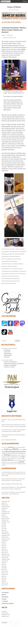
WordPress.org (5, 616)
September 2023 (6, 506)
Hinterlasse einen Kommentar (9, 37)
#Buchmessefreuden (15, 256)
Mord (3, 458)
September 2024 (6, 501)
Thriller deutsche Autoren (12, 463)
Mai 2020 (4, 527)
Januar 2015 (4, 584)
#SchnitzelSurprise (15, 278)
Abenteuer (11, 447)
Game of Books (14, 7)
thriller (21, 462)
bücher (23, 452)
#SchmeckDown (15, 276)
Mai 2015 (4, 581)
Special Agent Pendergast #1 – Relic (10, 487)
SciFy (8, 462)
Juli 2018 (4, 562)
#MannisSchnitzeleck (6, 276)
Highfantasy (14, 455)
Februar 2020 (5, 532)
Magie (13, 456)
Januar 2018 (4, 572)
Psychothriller (19, 458)
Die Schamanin (5, 492)
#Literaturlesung (21, 273)
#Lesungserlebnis (15, 271)
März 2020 (4, 530)
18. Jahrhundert (5, 447)
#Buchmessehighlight (6, 258)
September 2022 (6, 511)
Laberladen (7, 356)
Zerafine (3, 35)
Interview (5, 597)
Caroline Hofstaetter (6, 472)
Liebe (10, 456)
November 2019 (5, 535)
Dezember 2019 (5, 533)
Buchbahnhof (7, 350)
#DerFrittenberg (13, 261)
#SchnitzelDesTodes (6, 278)
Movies (4, 599)
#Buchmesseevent (6, 256)
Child (3, 453)
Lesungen (22, 249)
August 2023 (5, 508)
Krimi (23, 455)
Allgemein (5, 592)
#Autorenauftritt (14, 251)
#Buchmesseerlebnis (19, 254)
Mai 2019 (4, 545)
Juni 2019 (4, 544)
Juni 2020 (4, 525)
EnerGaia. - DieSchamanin (10, 361)
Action (16, 447)
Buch (15, 449)
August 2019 (5, 540)
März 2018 (4, 569)
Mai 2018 (4, 566)
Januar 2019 (4, 552)
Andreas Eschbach (21, 447)
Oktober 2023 (5, 504)
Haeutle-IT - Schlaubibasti (10, 365)
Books (18, 249)
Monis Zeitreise (7, 353)
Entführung (20, 453)
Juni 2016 (4, 579)
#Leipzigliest (15, 268)
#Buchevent (11, 254)
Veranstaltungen (5, 251)
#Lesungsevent (22, 271)
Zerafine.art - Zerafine (9, 366)
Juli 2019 (4, 542)
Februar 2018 (5, 571)
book (6, 449)
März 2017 (4, 578)
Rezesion (11, 460)
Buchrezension (13, 451)
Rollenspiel (16, 460)
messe (23, 456)
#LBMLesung (4, 266)
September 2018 (6, 559)
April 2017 (4, 576)
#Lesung (20, 268)
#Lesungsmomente (13, 273)
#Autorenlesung (22, 251)
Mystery (5, 458)
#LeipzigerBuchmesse (6, 268)
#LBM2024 (20, 263)
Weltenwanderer (8, 355)
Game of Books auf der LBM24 (9, 439)
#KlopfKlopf (15, 263)
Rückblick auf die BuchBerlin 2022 (14, 483)
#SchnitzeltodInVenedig (7, 281)
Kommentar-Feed (6, 614)
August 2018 (5, 561)
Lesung (7, 456)
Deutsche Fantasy (7, 453)
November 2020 (5, 518)
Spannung (16, 462)
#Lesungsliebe (5, 273)
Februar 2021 (5, 516)
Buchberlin (20, 449)
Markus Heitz (17, 456)
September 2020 (6, 521)
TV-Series (5, 601)
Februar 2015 (5, 583)
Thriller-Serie (4, 463)
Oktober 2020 (5, 520)
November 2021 (5, 513)
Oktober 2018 (5, 557)
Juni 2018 (4, 564)
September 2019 (6, 538)
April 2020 (4, 528)
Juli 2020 (4, 523)
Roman (20, 460)
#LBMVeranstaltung (12, 266)
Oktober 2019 (5, 537)
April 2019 (4, 547)
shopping (11, 462)
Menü (25, 1)
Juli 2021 (4, 515)
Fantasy (7, 455)
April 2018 (4, 567)
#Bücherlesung (5, 254)
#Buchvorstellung (6, 261)
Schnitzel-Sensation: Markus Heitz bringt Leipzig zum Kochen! (14, 30)
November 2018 (5, 555)
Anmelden (4, 611)
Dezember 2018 (5, 554)
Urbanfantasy (19, 463)
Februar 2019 (5, 550)
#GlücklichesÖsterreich (7, 263)
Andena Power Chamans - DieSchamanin (14, 363)
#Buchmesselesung (16, 258)
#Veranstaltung (16, 281)
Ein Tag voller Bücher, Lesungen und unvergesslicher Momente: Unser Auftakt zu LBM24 (14, 474)
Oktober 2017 (5, 574)
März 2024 (4, 503)
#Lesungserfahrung (6, 271)
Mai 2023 (4, 509)
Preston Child (14, 458)
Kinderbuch (19, 455)
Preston (9, 458)
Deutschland (15, 453)
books (11, 449)
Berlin (3, 449)
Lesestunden (7, 351)
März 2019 (4, 549)
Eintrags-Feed (5, 612)
